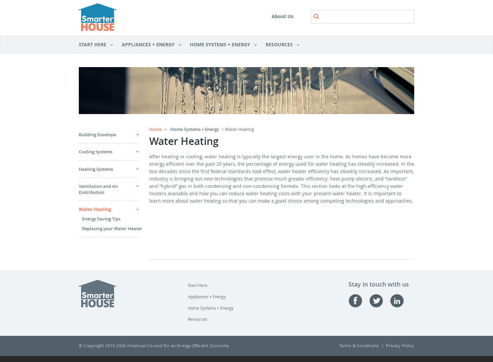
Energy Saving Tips (101, 219)
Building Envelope (97, 135)
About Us (282, 16)
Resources (277, 45)
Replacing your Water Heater (112, 228)
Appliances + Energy (146, 45)
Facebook (358, 301)
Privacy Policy (400, 346)
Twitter (379, 301)
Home (155, 129)
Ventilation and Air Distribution (98, 189)
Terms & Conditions (359, 346)
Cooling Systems (95, 152)
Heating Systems (96, 169)
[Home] (97, 18)
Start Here (92, 45)
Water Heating (95, 209)
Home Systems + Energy (217, 45)
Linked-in (400, 301)
